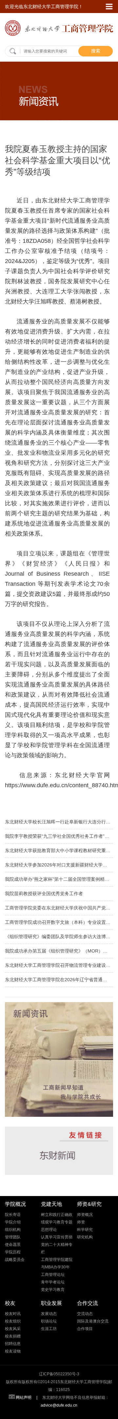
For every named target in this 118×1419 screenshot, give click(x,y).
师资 (81, 1222)
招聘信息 (13, 1343)
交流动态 (85, 1313)
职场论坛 (49, 1321)
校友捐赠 (13, 1336)
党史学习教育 (53, 1289)
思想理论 (49, 1229)
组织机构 (13, 1229)
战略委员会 (15, 1259)
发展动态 (49, 1313)
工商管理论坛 (53, 1274)
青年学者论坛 (53, 1282)
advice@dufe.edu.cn (59, 1405)
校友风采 (13, 1328)
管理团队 (13, 1237)
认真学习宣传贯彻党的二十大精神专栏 (56, 1244)
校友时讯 (13, 1313)
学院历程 (13, 1252)
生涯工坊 (49, 1328)
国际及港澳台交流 (92, 1321)
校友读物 (13, 1351)
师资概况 (85, 1214)
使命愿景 (13, 1244)
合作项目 (85, 1328)
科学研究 (85, 1229)
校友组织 (13, 1321)
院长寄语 (13, 1214)
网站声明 (23, 1397)
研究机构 (85, 1237)
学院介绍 (13, 1222)
